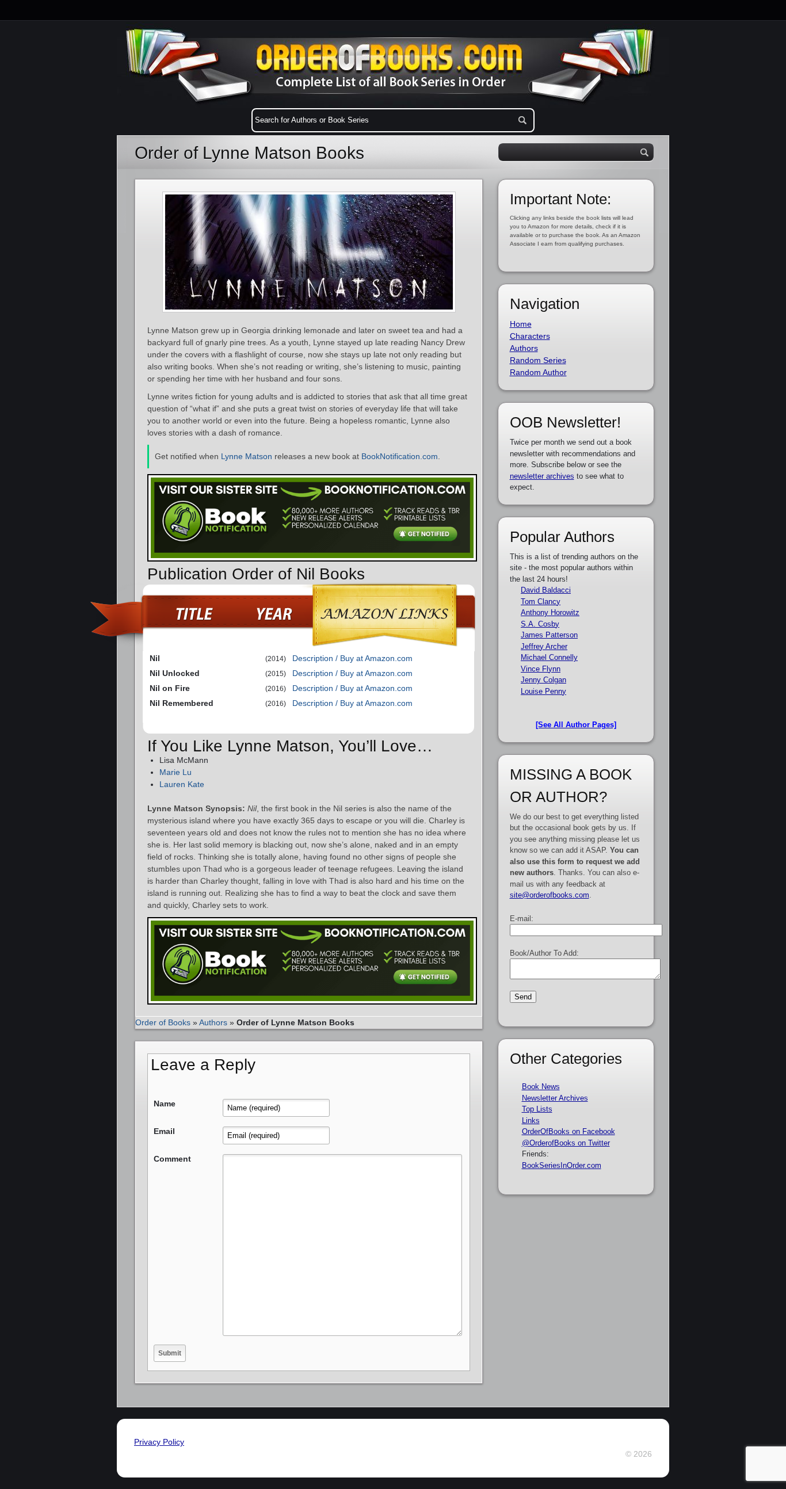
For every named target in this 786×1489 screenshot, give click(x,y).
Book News (541, 1086)
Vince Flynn (540, 669)
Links (531, 1120)
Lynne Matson (246, 456)
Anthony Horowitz (550, 612)
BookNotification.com (399, 456)
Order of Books (162, 1022)
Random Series (538, 360)
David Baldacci (546, 590)
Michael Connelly (549, 657)
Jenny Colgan (543, 679)
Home (521, 324)
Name (164, 1103)
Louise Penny (543, 691)
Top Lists (537, 1109)
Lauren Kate (181, 784)
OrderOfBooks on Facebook (568, 1131)
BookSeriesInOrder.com (561, 1165)
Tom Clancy (540, 601)
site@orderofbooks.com (549, 895)
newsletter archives (542, 476)
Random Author (538, 372)
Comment (172, 1158)
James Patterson (549, 635)
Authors (213, 1022)
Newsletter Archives (555, 1098)
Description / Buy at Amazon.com (352, 658)
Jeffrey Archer (544, 646)
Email (164, 1131)
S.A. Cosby (540, 624)
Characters (530, 336)
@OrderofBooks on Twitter (566, 1143)
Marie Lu (175, 772)
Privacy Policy (159, 1441)
